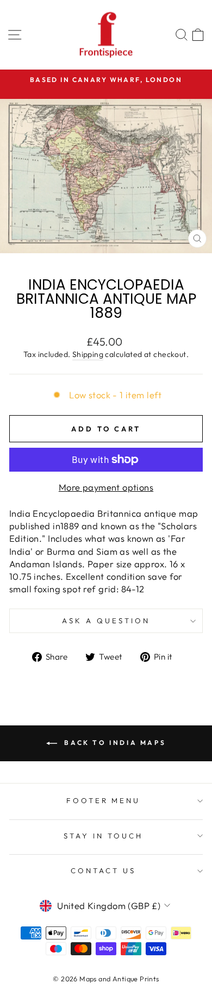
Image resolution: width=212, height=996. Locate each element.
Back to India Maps (113, 742)
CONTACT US (103, 870)
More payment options (106, 487)
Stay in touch (103, 835)
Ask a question (106, 620)
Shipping (87, 354)
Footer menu (103, 800)
